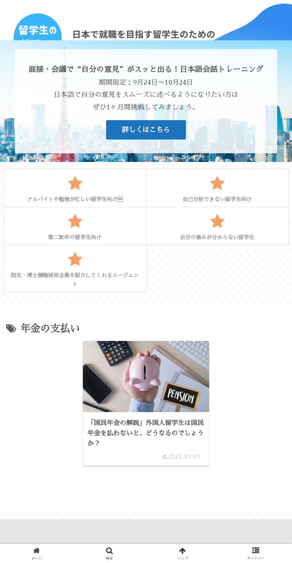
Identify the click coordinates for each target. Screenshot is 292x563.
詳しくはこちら (146, 129)
